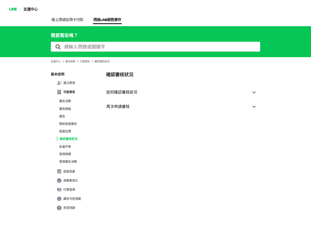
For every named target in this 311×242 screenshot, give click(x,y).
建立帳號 (69, 83)
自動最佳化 (70, 180)
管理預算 (65, 154)
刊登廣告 (85, 61)
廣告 (62, 116)
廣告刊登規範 (72, 198)
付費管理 (69, 189)
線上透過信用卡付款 (67, 20)
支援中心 (30, 9)
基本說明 (70, 61)
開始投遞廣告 (68, 124)
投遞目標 (65, 131)
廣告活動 (65, 101)
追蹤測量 (69, 171)
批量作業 (65, 146)
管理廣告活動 (68, 161)
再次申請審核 (118, 106)
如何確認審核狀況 (121, 92)
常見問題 (69, 208)
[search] (155, 47)
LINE (13, 9)
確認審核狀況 (68, 139)
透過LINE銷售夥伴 (107, 20)
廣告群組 (65, 109)
